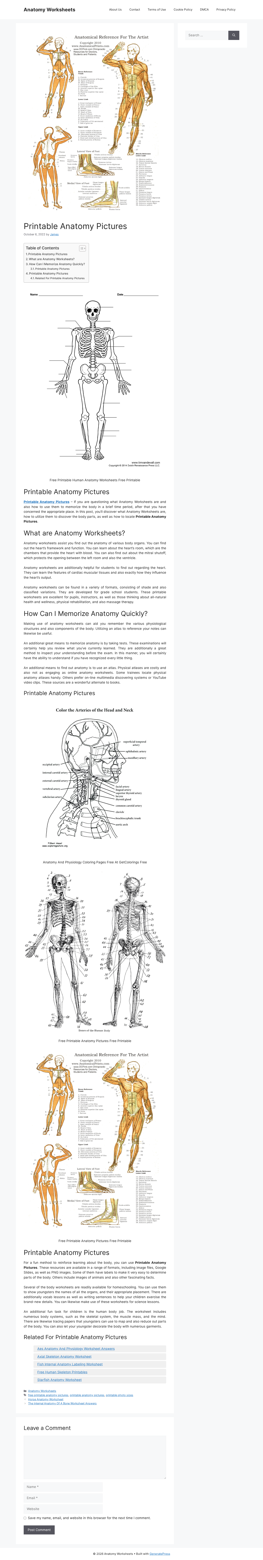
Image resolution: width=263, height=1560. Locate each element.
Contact (134, 9)
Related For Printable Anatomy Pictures (60, 278)
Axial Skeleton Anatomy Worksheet (64, 1356)
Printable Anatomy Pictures (47, 254)
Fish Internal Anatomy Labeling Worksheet (70, 1364)
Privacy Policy (225, 9)
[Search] (233, 35)
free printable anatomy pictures (48, 1395)
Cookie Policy (183, 9)
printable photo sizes (119, 1395)
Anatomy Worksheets (49, 9)
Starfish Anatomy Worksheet (59, 1380)
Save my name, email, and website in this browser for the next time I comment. (89, 1518)
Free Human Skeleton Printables (62, 1372)
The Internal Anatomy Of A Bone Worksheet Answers (62, 1403)
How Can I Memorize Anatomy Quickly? (57, 264)
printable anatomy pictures (87, 1395)
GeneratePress (160, 1554)
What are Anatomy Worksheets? (52, 259)
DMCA (204, 9)
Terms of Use (157, 9)
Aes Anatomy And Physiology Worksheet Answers (76, 1349)
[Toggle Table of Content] (80, 248)
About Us (115, 9)
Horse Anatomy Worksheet (45, 1399)
